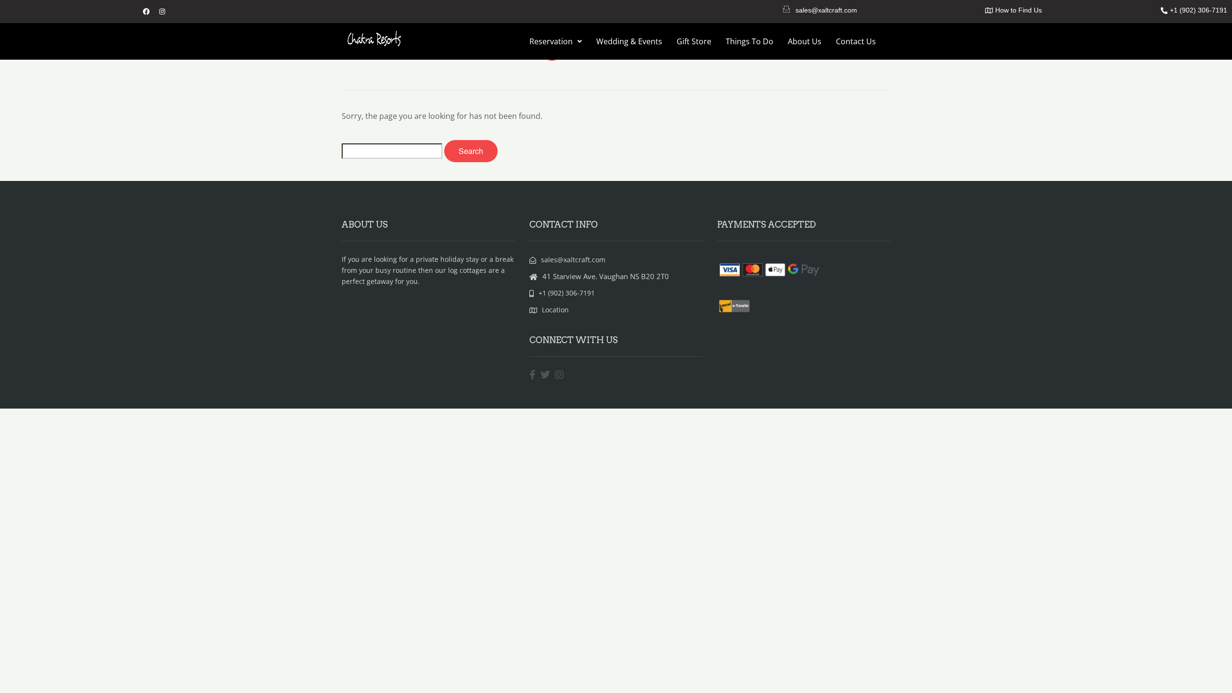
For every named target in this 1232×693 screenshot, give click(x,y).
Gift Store (694, 41)
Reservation (551, 41)
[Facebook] (146, 11)
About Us (804, 41)
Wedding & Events (629, 41)
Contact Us (856, 41)
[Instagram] (162, 11)
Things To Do (749, 41)
